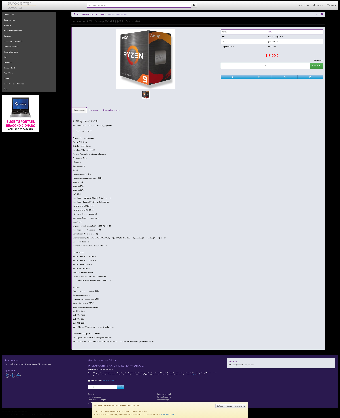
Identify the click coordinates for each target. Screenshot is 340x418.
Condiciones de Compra (97, 400)
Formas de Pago (163, 400)
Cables (6, 57)
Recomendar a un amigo (111, 110)
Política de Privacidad (199, 375)
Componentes (9, 20)
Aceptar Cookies (240, 406)
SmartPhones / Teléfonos (13, 31)
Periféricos (8, 63)
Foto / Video (8, 73)
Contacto (319, 5)
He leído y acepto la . (103, 380)
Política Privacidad (94, 397)
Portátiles (7, 25)
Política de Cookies (168, 415)
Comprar (316, 66)
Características (79, 110)
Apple (6, 89)
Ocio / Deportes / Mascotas (14, 84)
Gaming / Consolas (11, 52)
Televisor (7, 36)
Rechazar (229, 406)
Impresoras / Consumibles (13, 41)
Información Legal (164, 394)
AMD (270, 32)
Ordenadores (9, 15)
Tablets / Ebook (9, 68)
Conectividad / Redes (11, 47)
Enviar (120, 387)
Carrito (332, 5)
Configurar (220, 406)
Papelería (7, 79)
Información (93, 110)
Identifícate (305, 5)
